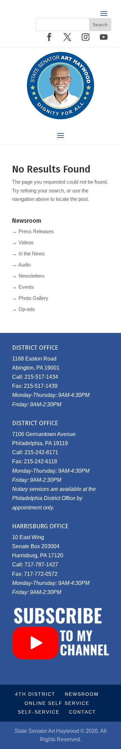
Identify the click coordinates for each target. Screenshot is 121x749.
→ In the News (28, 253)
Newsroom (82, 694)
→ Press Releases (33, 231)
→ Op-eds (23, 309)
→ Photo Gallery (30, 298)
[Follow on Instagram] (85, 37)
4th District (35, 694)
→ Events (23, 287)
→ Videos (23, 242)
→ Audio (21, 265)
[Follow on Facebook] (49, 37)
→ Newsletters (28, 276)
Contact (82, 712)
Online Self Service (57, 703)
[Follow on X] (67, 37)
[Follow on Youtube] (103, 37)
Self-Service (38, 712)
